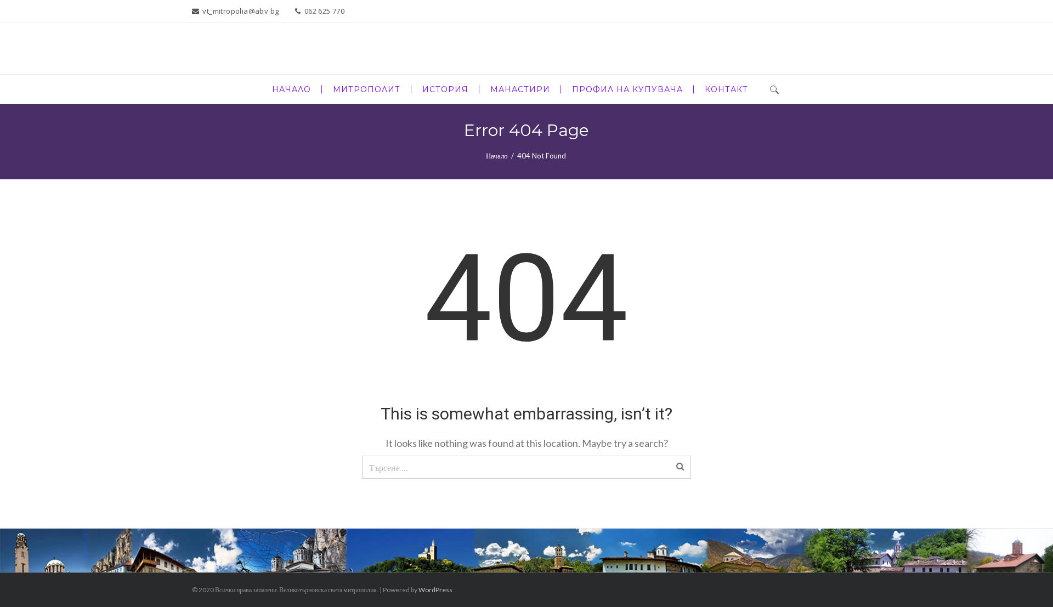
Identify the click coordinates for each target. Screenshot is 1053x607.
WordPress (435, 590)
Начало (497, 155)
